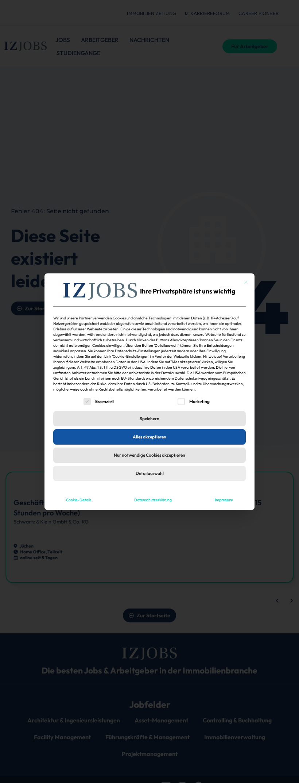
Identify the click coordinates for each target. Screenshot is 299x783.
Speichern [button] (149, 418)
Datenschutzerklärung (153, 499)
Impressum (224, 499)
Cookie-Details (78, 499)
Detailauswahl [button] (150, 473)
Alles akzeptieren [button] (149, 437)
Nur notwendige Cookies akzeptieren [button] (149, 455)
